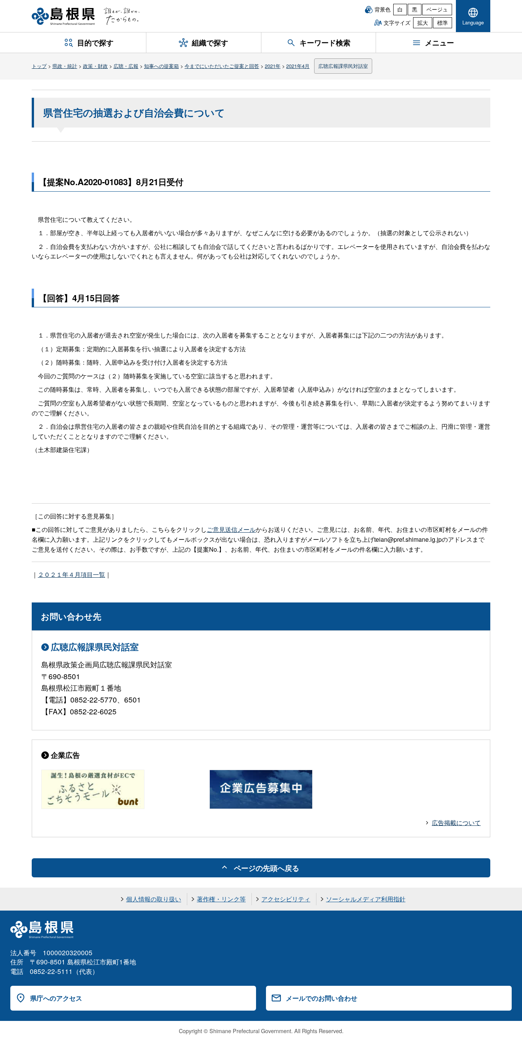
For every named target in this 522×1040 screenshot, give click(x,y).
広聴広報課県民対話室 (343, 65)
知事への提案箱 (161, 65)
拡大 (422, 22)
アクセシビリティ (285, 899)
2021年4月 (298, 65)
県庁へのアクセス (56, 998)
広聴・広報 (125, 65)
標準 (442, 22)
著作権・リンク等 (221, 899)
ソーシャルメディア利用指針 (365, 899)
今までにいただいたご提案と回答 (222, 65)
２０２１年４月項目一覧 (71, 574)
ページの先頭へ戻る (266, 867)
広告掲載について (456, 822)
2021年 (272, 65)
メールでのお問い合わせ (321, 998)
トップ (39, 65)
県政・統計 (64, 65)
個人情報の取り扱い (153, 899)
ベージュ (437, 9)
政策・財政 (95, 65)
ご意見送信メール (231, 529)
